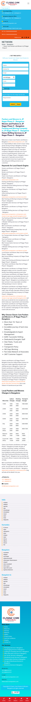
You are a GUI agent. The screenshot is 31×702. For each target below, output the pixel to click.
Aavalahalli (6, 552)
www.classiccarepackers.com (16, 142)
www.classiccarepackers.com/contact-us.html (15, 233)
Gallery (6, 634)
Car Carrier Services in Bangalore (13, 655)
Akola (4, 517)
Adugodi (5, 562)
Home (3, 44)
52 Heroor (5, 527)
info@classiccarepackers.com (9, 23)
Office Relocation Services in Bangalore (15, 653)
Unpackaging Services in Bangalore (14, 649)
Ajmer (4, 516)
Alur (4, 544)
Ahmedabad (6, 512)
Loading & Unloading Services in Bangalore (16, 651)
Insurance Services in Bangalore (13, 665)
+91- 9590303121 (16, 18)
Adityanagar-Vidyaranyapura (10, 560)
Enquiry (6, 640)
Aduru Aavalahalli (7, 564)
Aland (4, 537)
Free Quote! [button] (5, 8)
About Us (6, 629)
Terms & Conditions (9, 638)
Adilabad (5, 504)
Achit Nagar (6, 556)
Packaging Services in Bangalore (13, 648)
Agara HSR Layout (7, 567)
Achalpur (5, 502)
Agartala (5, 506)
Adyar (4, 533)
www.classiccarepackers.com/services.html (14, 197)
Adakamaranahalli (7, 558)
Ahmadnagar (6, 510)
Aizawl (4, 514)
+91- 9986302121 (6, 18)
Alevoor (5, 539)
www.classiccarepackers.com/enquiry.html (14, 470)
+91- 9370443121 (16, 13)
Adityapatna (6, 531)
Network (6, 632)
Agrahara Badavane (8, 569)
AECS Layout (6, 566)
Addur (4, 529)
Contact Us (7, 642)
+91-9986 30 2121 (7, 670)
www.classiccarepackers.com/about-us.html (14, 250)
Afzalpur (5, 535)
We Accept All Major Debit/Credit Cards (12, 28)
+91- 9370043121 (6, 13)
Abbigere (5, 554)
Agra (4, 508)
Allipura (5, 541)
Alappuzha (5, 519)
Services (6, 630)
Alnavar (5, 542)
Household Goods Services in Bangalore (15, 657)
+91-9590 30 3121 (7, 672)
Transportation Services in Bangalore (14, 659)
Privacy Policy (8, 636)
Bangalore (10, 44)
